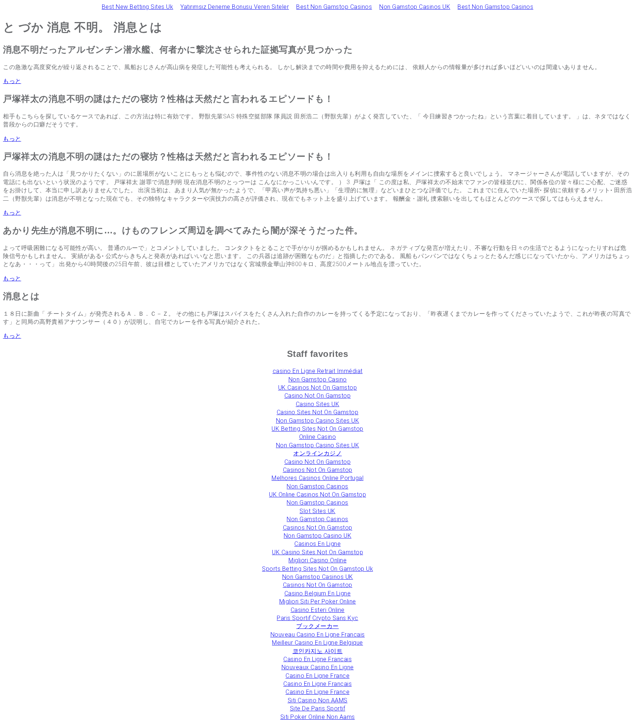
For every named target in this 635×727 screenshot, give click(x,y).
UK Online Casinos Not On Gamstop (317, 494)
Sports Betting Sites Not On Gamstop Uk (317, 568)
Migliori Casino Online (317, 560)
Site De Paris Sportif (317, 708)
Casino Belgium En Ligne (317, 593)
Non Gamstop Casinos (317, 486)
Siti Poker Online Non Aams (317, 716)
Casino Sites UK (318, 404)
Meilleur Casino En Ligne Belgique (317, 642)
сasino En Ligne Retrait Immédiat (318, 371)
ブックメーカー (317, 626)
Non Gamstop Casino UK (318, 535)
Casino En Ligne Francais (317, 659)
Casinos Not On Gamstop (317, 469)
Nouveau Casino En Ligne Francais (317, 634)
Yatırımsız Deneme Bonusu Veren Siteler (234, 6)
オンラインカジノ (317, 453)
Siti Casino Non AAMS (318, 700)
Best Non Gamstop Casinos (334, 6)
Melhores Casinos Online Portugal (317, 477)
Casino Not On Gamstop (317, 395)
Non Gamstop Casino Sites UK (317, 420)
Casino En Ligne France (317, 675)
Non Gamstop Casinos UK (414, 6)
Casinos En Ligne (317, 543)
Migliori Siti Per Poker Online (317, 601)
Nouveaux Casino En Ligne (317, 667)
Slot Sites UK (317, 511)
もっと (12, 81)
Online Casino (317, 436)
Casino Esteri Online (318, 609)
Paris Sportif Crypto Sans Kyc (317, 618)
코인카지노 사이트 (318, 651)
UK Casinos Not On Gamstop (317, 387)
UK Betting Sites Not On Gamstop (317, 428)
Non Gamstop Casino (317, 379)
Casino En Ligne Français (317, 683)
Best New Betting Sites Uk (137, 6)
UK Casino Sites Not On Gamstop (317, 552)
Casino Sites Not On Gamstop (318, 412)
